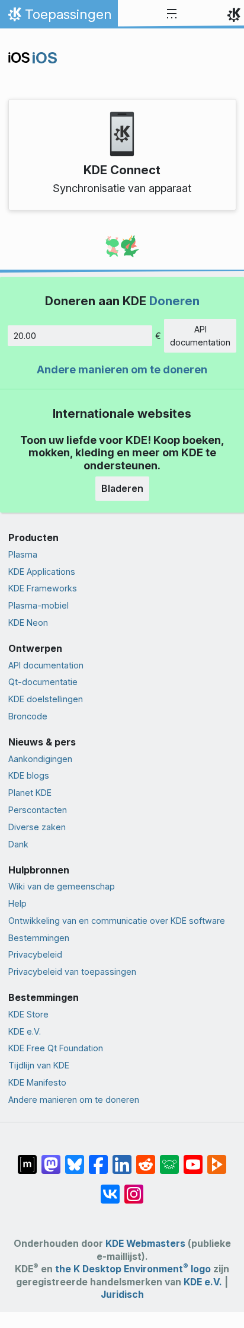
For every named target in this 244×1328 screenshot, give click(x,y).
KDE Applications (41, 572)
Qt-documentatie (43, 682)
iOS (44, 58)
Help (17, 903)
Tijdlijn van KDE (38, 1065)
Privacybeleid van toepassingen (72, 972)
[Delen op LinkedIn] (122, 1158)
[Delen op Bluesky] (74, 1158)
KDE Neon (28, 622)
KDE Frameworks (42, 588)
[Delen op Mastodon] (50, 1158)
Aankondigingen (40, 759)
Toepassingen (58, 17)
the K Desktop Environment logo (133, 1269)
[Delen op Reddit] (145, 1158)
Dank (18, 844)
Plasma (22, 554)
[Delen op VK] (110, 1188)
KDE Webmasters (145, 1243)
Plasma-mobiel (38, 605)
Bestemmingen (38, 938)
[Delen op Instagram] (133, 1188)
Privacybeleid (35, 954)
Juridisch (122, 1294)
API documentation (200, 335)
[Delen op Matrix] (27, 1158)
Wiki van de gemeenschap (61, 886)
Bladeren (122, 488)
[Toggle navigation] (172, 14)
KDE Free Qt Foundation (55, 1048)
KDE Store (28, 1014)
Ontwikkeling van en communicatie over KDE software (116, 921)
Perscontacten (37, 810)
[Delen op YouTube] (193, 1158)
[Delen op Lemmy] (169, 1158)
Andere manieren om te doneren (122, 369)
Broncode (27, 716)
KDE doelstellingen (45, 699)
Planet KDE (30, 793)
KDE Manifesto (37, 1082)
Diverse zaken (37, 827)
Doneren (174, 300)
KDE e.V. (24, 1031)
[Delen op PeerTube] (216, 1158)
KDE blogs (28, 775)
